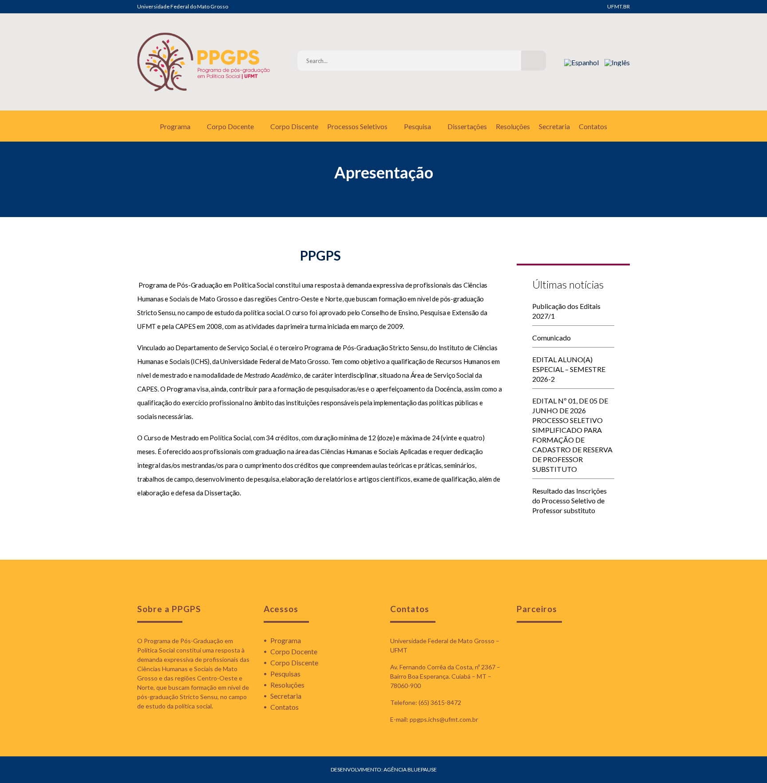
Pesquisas (285, 673)
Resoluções (513, 126)
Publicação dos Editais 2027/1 (566, 311)
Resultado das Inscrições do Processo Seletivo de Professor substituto (569, 500)
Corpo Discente (294, 126)
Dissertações (467, 126)
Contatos (593, 126)
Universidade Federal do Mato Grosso (182, 6)
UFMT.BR (618, 6)
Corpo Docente (230, 126)
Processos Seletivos (357, 126)
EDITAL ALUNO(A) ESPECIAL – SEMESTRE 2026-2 (568, 369)
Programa (175, 126)
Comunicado (551, 337)
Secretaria (554, 126)
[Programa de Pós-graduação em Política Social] (203, 62)
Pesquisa (417, 126)
